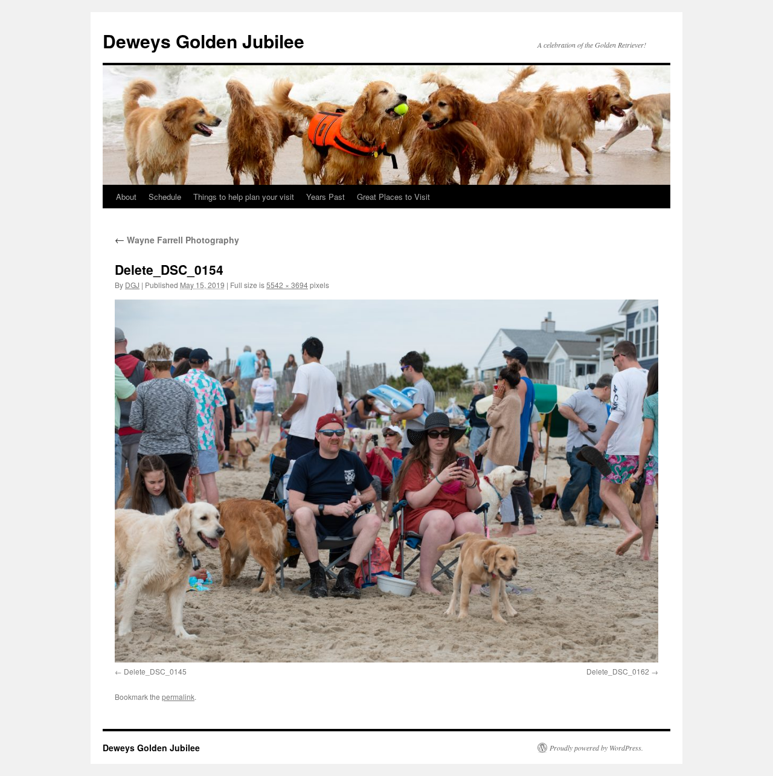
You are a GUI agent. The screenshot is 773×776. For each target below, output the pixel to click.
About (126, 196)
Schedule (165, 196)
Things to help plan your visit (243, 196)
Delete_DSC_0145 (155, 671)
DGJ (132, 285)
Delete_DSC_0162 (617, 671)
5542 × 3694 (287, 285)
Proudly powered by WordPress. (596, 747)
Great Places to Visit (393, 196)
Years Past (325, 196)
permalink (178, 696)
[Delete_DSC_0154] (386, 481)
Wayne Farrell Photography (177, 240)
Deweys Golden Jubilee (203, 41)
